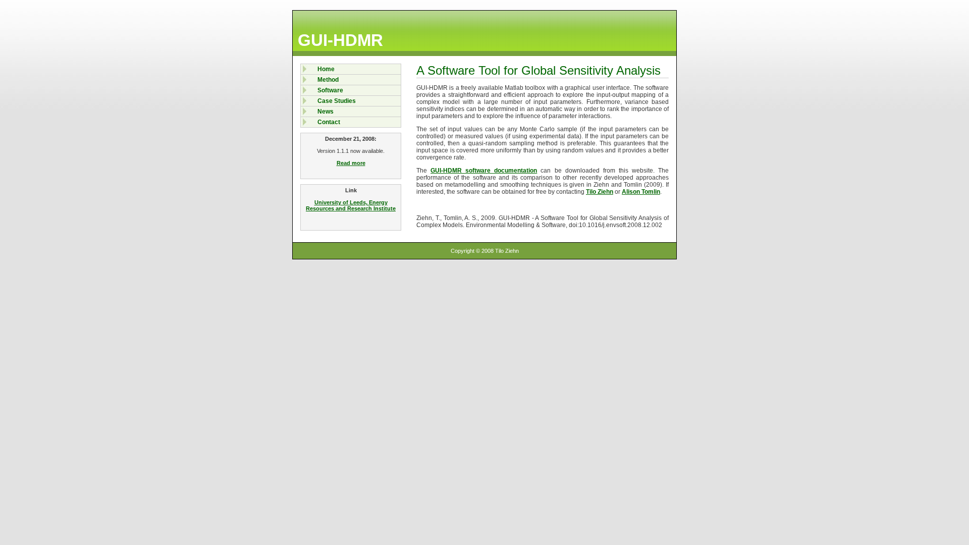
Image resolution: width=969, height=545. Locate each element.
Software (330, 90)
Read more (351, 163)
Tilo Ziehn (599, 191)
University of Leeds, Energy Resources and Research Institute (351, 205)
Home (326, 69)
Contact (328, 122)
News (325, 111)
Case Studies (336, 100)
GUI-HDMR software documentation (483, 170)
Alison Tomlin (641, 191)
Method (328, 79)
